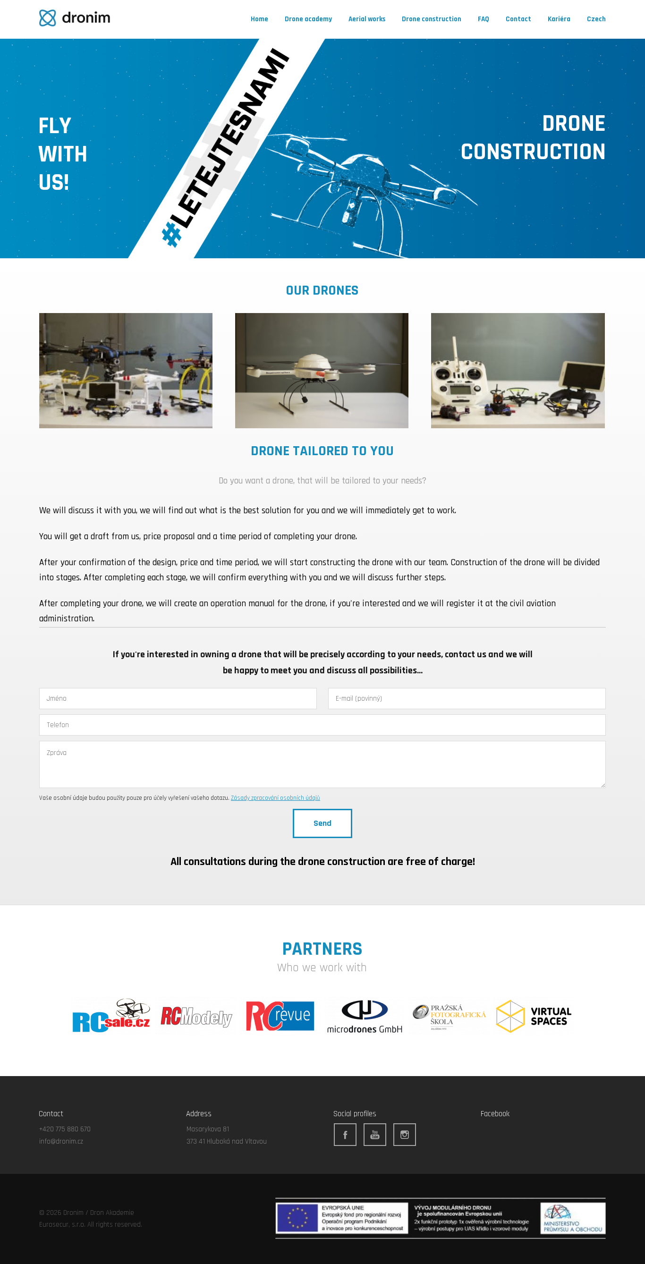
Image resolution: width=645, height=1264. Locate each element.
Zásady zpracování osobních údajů (275, 798)
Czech (596, 19)
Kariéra (559, 19)
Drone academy (308, 19)
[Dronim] (74, 19)
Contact (518, 19)
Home (259, 19)
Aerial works (366, 19)
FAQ (483, 19)
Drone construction (431, 19)
